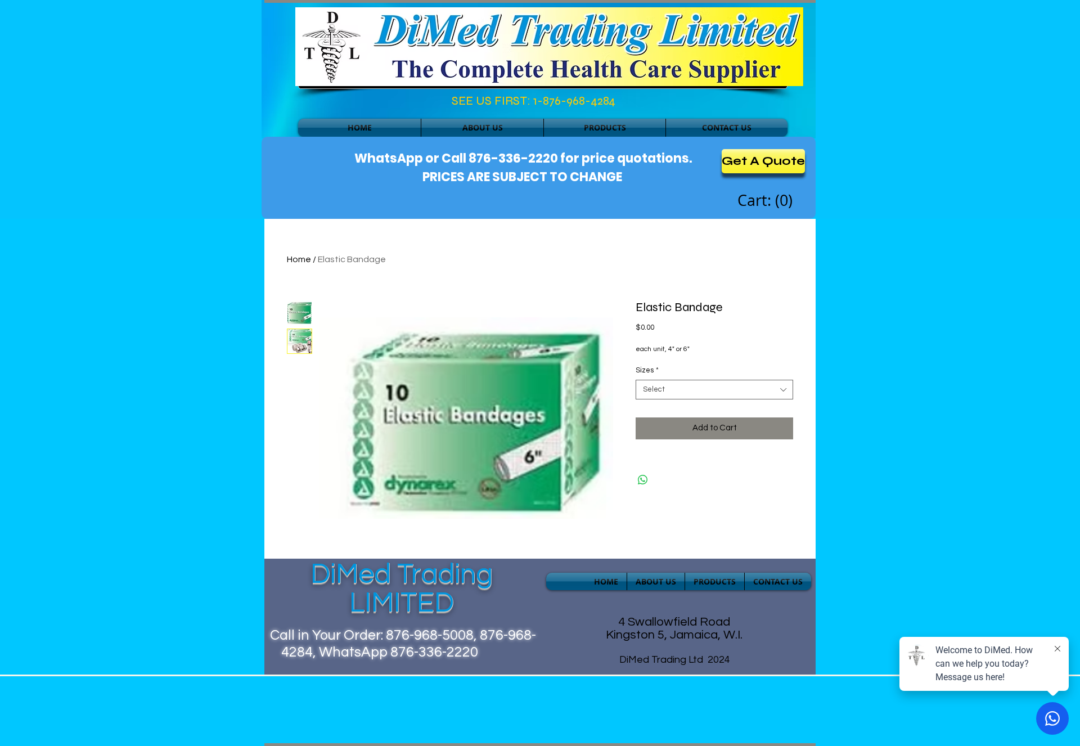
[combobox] (714, 389)
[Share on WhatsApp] (643, 480)
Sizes (647, 370)
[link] (766, 201)
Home (299, 259)
